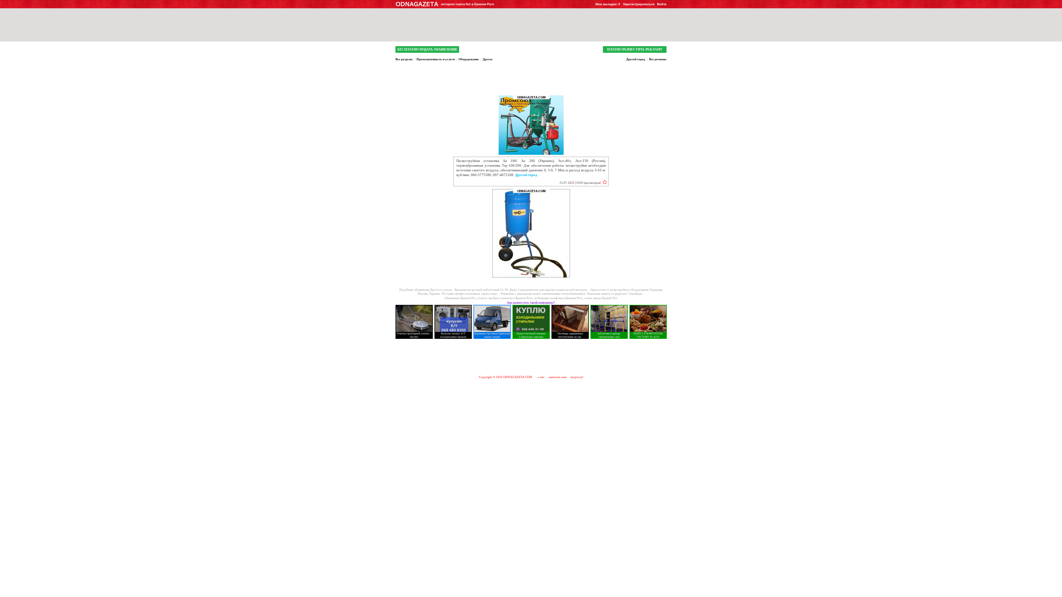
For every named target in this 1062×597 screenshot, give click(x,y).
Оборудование (469, 59)
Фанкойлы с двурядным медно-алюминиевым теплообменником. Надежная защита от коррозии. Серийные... (572, 293)
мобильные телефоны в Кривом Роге (558, 298)
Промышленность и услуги (436, 59)
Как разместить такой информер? (531, 302)
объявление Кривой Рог (460, 298)
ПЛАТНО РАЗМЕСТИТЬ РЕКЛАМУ (635, 49)
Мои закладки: (607, 4)
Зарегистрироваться (638, 4)
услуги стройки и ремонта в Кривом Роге (505, 298)
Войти (662, 4)
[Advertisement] (531, 356)
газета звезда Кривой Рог (601, 298)
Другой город (635, 59)
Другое (488, 59)
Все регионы (658, 59)
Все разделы (404, 59)
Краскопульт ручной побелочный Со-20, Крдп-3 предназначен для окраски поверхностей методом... (522, 289)
